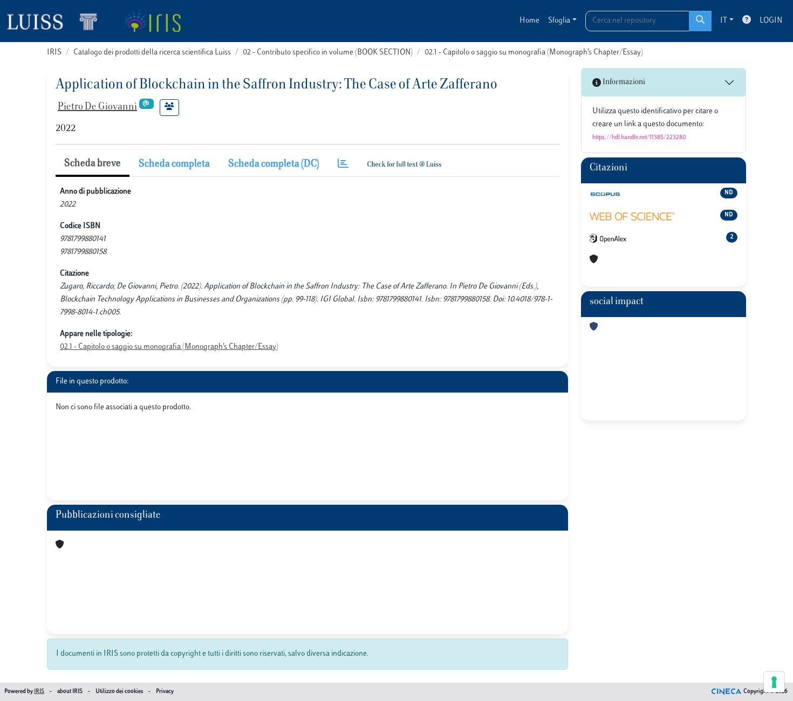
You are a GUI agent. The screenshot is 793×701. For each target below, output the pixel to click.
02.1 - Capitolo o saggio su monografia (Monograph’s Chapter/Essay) (534, 53)
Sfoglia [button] (559, 21)
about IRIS (70, 692)
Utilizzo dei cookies (119, 692)
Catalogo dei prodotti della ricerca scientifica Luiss (152, 53)
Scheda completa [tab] (174, 164)
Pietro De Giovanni (97, 107)
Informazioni (623, 82)
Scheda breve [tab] (92, 164)
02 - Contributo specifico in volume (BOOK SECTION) (328, 53)
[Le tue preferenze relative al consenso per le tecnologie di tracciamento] (774, 682)
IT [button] (723, 21)
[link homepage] (56, 21)
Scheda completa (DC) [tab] (273, 164)
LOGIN (771, 21)
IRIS (54, 53)
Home (529, 21)
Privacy (165, 692)
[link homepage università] (152, 21)
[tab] (343, 164)
